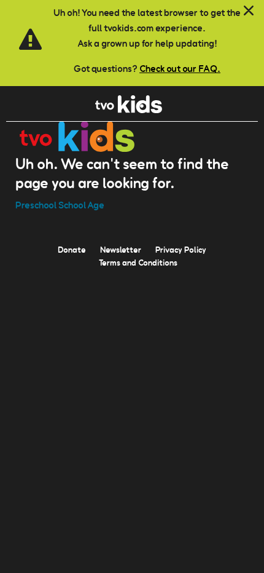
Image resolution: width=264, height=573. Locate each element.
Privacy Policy (180, 249)
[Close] (248, 11)
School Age (81, 205)
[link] (129, 109)
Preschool (35, 205)
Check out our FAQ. (179, 68)
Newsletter (120, 249)
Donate (72, 249)
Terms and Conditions (138, 262)
